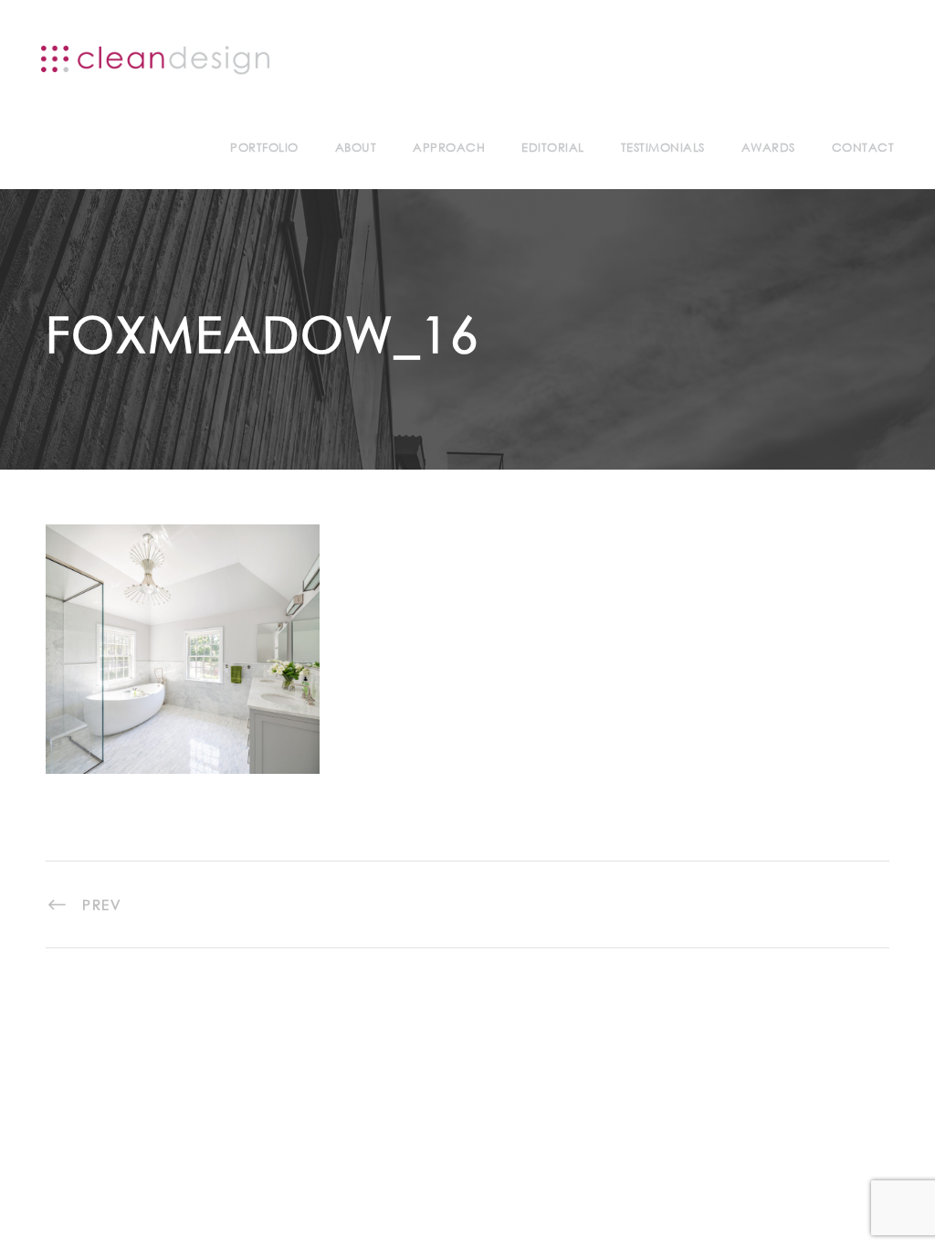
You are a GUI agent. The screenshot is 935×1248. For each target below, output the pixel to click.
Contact (863, 147)
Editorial (552, 147)
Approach (449, 147)
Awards (768, 147)
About (356, 147)
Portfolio (264, 147)
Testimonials (663, 147)
